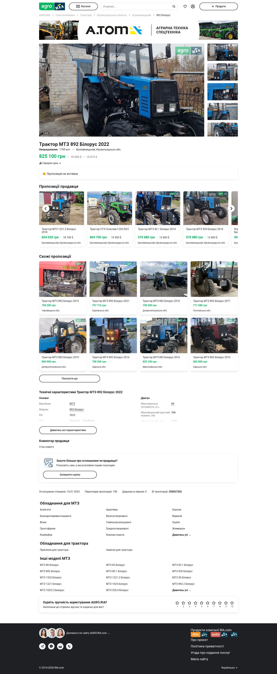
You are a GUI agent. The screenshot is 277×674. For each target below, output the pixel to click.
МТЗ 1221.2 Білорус (118, 577)
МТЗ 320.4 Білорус (117, 590)
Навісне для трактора (119, 549)
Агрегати (45, 509)
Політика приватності (207, 646)
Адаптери (112, 509)
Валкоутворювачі (116, 516)
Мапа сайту (199, 659)
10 (232, 606)
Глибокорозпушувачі (118, 522)
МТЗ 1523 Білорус (51, 577)
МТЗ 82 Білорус (115, 564)
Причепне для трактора (54, 549)
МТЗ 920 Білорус (182, 571)
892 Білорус (77, 409)
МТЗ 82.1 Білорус (182, 564)
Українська (228, 667)
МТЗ (72, 403)
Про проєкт (199, 640)
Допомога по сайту (88, 633)
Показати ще (70, 378)
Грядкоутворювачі (117, 528)
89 (172, 403)
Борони (176, 509)
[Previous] (45, 208)
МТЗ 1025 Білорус (117, 583)
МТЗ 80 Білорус (49, 564)
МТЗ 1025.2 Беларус (52, 590)
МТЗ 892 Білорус (50, 571)
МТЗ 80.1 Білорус (116, 571)
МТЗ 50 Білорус (181, 577)
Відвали (177, 516)
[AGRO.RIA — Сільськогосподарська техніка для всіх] (54, 6)
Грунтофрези (47, 528)
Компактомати (115, 534)
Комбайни (46, 534)
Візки (43, 522)
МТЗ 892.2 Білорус (183, 583)
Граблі (176, 522)
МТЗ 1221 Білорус (51, 583)
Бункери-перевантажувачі (55, 516)
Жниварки (178, 528)
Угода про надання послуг (210, 653)
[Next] (231, 208)
